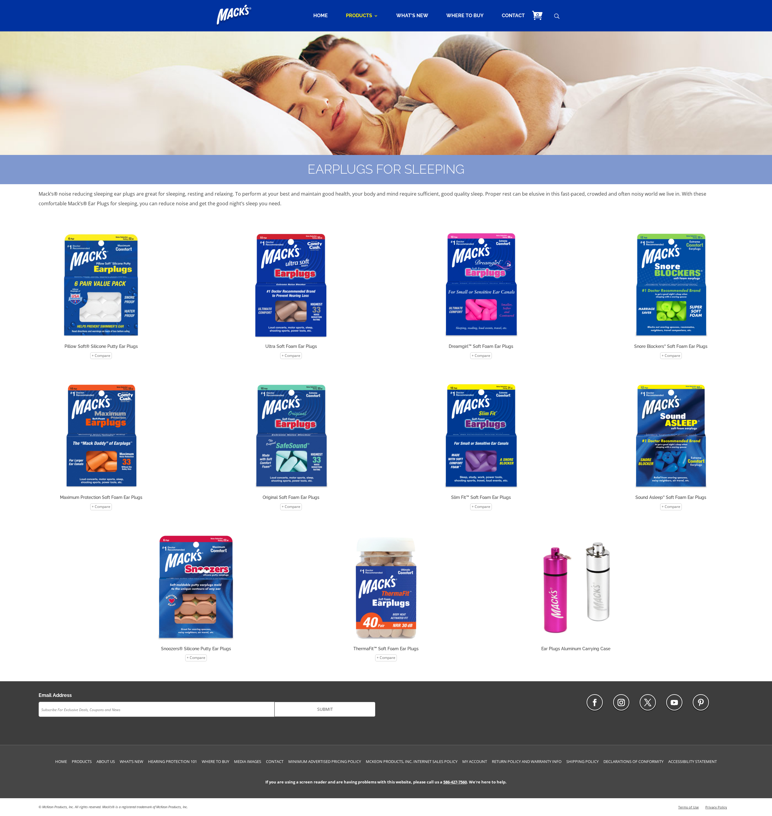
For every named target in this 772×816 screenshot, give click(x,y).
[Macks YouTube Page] (674, 702)
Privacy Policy (716, 807)
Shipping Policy (582, 761)
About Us (105, 761)
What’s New (412, 16)
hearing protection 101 (172, 761)
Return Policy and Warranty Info (527, 761)
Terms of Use (688, 807)
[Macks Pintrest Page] (701, 702)
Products (359, 16)
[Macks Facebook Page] (595, 702)
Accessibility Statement (692, 761)
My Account (474, 761)
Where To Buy (465, 16)
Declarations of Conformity (633, 761)
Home (320, 16)
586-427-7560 (455, 782)
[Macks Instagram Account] (621, 702)
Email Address (55, 695)
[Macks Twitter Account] (648, 702)
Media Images (247, 761)
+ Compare (101, 355)
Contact (513, 16)
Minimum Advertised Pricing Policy (324, 761)
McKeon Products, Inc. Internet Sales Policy (411, 761)
